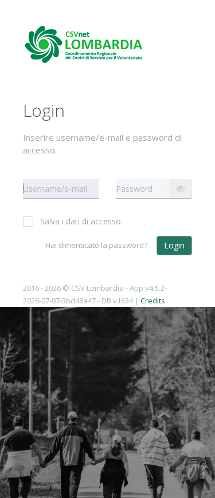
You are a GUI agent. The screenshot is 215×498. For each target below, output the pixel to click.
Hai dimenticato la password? (96, 245)
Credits (152, 300)
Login (174, 245)
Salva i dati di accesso (80, 221)
